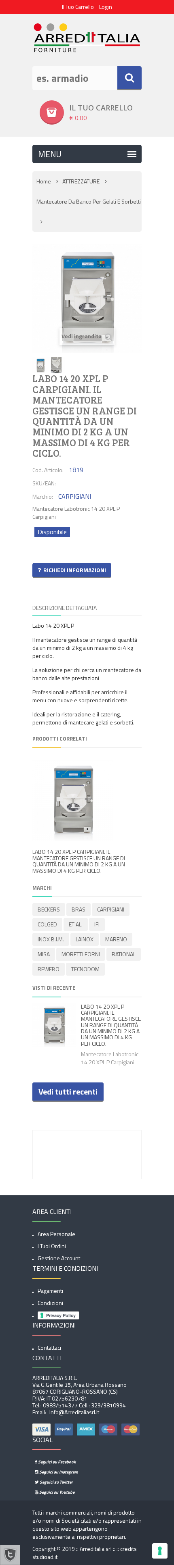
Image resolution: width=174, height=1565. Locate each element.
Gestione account (59, 1258)
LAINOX (84, 939)
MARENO (116, 939)
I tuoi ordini (52, 1246)
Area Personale (56, 1234)
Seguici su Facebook (56, 1462)
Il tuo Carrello (78, 6)
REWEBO (48, 969)
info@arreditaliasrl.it (73, 1412)
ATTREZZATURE (81, 181)
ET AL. (76, 924)
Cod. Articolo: (48, 470)
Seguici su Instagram (58, 1472)
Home (43, 181)
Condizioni (50, 1303)
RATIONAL (124, 954)
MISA (44, 954)
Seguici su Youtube (56, 1492)
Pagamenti (50, 1290)
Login (105, 6)
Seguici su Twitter (56, 1482)
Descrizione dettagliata (64, 608)
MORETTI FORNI (81, 954)
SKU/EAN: (44, 483)
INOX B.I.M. (51, 939)
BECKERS (49, 909)
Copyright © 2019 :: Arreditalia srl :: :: (76, 1548)
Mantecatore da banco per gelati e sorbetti (88, 201)
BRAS (78, 909)
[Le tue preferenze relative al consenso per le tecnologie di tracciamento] (160, 1551)
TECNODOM (85, 969)
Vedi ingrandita (82, 336)
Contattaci (49, 1347)
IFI (97, 924)
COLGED (47, 924)
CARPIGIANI (110, 909)
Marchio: (42, 496)
